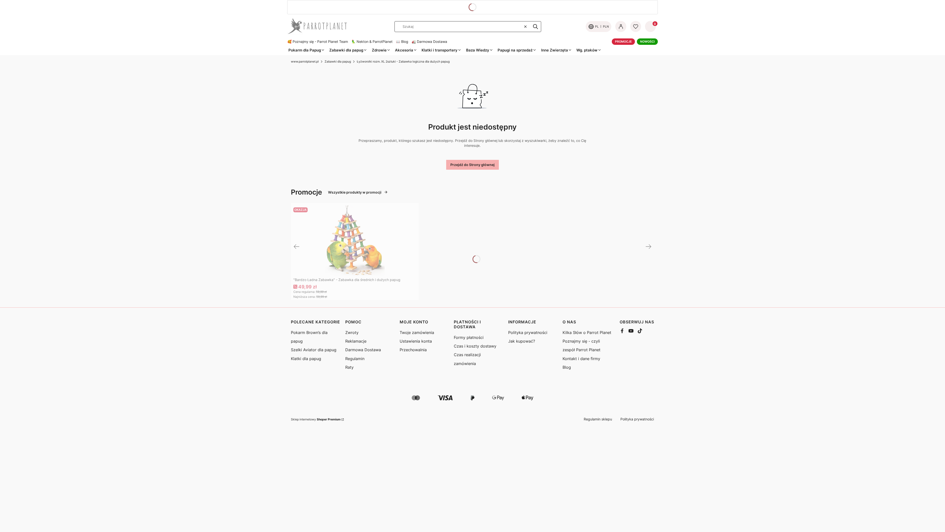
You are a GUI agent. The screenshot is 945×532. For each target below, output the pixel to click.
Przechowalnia (413, 349)
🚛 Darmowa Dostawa (429, 42)
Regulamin (354, 358)
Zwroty (352, 332)
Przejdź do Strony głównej (472, 165)
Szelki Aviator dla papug (313, 349)
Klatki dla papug (306, 358)
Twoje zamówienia (417, 332)
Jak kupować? (521, 341)
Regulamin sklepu (598, 419)
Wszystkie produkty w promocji (354, 192)
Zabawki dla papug (338, 61)
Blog (567, 367)
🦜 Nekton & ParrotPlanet (372, 42)
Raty (349, 367)
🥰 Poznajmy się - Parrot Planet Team (317, 42)
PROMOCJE (623, 41)
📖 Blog (402, 42)
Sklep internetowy (316, 419)
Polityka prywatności (527, 332)
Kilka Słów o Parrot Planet (587, 332)
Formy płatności (469, 337)
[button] (535, 26)
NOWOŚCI (647, 41)
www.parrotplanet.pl (305, 61)
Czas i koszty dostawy (475, 346)
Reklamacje (355, 341)
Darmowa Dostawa (363, 349)
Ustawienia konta (416, 341)
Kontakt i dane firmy (581, 358)
